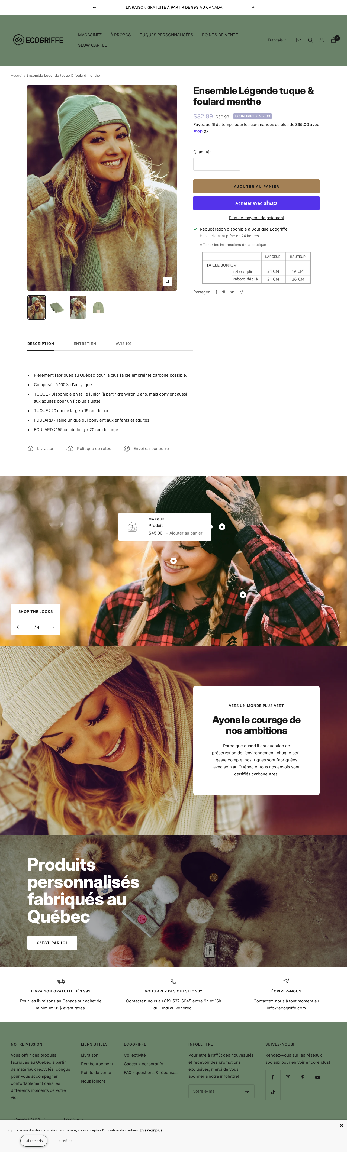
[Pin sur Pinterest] (223, 292)
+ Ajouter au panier (184, 533)
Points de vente (96, 1072)
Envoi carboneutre (151, 448)
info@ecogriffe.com (286, 1008)
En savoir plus (151, 1130)
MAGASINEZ (90, 34)
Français (275, 40)
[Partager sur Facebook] (216, 292)
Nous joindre (93, 1081)
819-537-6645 (177, 1001)
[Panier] (333, 40)
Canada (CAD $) (28, 1119)
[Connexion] (321, 40)
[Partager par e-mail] (241, 292)
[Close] (341, 1125)
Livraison (45, 448)
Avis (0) (124, 343)
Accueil (17, 75)
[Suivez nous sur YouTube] (317, 1077)
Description (40, 343)
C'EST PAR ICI (52, 943)
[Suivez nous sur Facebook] (272, 1077)
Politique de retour (95, 448)
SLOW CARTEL (92, 45)
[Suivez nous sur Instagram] (287, 1077)
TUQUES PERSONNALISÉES (166, 34)
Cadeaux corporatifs (143, 1063)
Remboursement (97, 1063)
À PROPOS (120, 34)
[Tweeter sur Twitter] (232, 292)
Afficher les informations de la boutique (233, 244)
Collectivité (135, 1055)
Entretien (85, 343)
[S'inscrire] (247, 1091)
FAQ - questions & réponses (151, 1072)
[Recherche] (310, 40)
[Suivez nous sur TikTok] (272, 1092)
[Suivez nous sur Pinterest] (302, 1077)
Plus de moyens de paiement (256, 217)
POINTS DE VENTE (220, 34)
